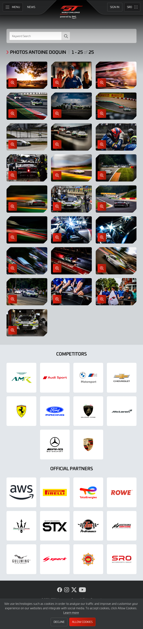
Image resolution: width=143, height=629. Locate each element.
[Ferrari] (21, 411)
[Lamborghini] (88, 411)
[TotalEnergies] (88, 492)
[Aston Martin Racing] (21, 378)
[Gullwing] (21, 559)
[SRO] (122, 559)
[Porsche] (88, 444)
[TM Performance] (88, 526)
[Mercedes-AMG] (55, 444)
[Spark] (55, 559)
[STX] (55, 526)
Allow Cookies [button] (82, 622)
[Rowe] (122, 492)
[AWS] (21, 492)
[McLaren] (122, 411)
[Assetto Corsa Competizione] (122, 526)
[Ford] (55, 411)
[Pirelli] (55, 492)
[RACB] (88, 559)
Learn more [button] (71, 612)
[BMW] (88, 378)
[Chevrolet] (122, 378)
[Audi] (55, 378)
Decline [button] (59, 622)
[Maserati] (21, 526)
